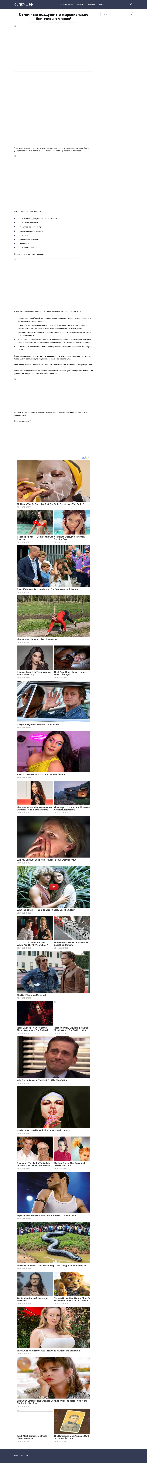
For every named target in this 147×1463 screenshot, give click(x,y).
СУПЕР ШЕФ (23, 4)
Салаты (101, 4)
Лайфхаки (91, 4)
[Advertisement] (53, 90)
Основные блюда (66, 4)
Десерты (80, 4)
